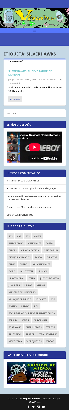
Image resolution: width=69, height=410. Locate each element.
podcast (40, 299)
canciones (34, 243)
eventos (52, 257)
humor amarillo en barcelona (23, 196)
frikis (12, 264)
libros (28, 285)
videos (50, 341)
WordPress (34, 402)
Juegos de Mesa (49, 278)
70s (11, 236)
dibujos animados (19, 257)
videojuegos (34, 341)
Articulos (42, 79)
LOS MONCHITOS (30, 180)
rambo (25, 306)
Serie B (13, 320)
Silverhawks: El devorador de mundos (30, 72)
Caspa (49, 243)
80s (19, 236)
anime (37, 236)
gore (12, 271)
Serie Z (25, 320)
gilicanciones (41, 264)
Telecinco (15, 334)
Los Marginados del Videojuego (38, 188)
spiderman (40, 320)
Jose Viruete (17, 79)
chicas (13, 250)
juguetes (14, 285)
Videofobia (15, 341)
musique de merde (20, 299)
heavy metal (16, 278)
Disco (38, 257)
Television (51, 79)
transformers (48, 334)
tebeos (50, 327)
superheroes (34, 327)
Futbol (24, 264)
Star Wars (15, 327)
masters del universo (22, 292)
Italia (32, 278)
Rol (36, 306)
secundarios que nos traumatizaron (32, 313)
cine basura (51, 250)
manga (41, 285)
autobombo (16, 243)
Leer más (15, 99)
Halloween (26, 271)
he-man (42, 271)
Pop (53, 299)
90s (28, 236)
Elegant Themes (31, 398)
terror (30, 334)
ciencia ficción (30, 250)
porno (13, 306)
